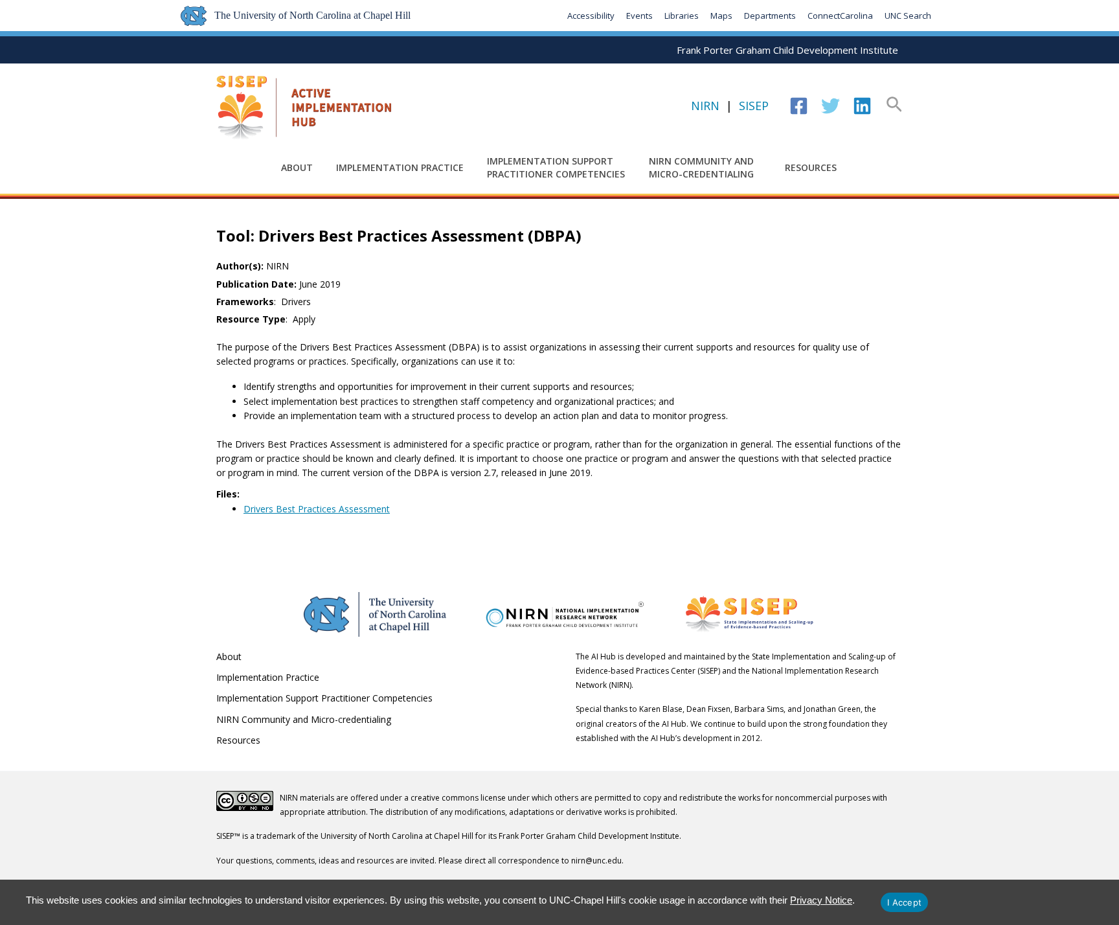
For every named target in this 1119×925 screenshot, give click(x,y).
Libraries (681, 15)
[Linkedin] (862, 106)
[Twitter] (830, 106)
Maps (721, 15)
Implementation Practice (400, 167)
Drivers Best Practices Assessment (316, 509)
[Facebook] (798, 106)
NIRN (705, 105)
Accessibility (591, 15)
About (297, 167)
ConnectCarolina (840, 15)
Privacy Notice (821, 900)
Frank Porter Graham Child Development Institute (787, 49)
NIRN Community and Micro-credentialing (701, 167)
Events (639, 15)
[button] (894, 105)
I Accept (904, 902)
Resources (811, 167)
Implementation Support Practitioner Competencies (556, 167)
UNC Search (908, 15)
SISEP (754, 105)
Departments (770, 15)
